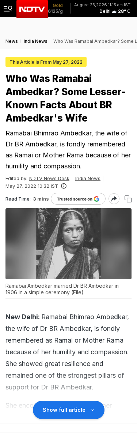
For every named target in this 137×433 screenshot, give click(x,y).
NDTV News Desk (49, 178)
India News (87, 178)
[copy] (128, 198)
